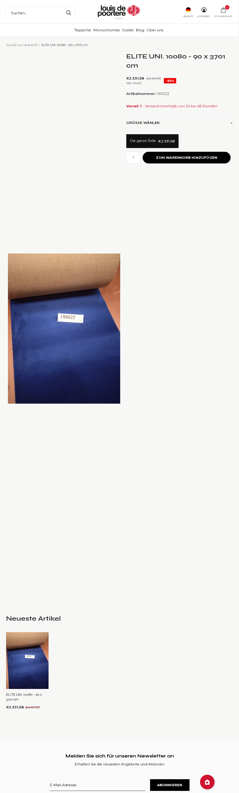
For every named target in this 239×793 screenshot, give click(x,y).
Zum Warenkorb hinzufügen (186, 157)
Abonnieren (170, 785)
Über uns (155, 30)
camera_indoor (207, 782)
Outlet (128, 30)
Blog (140, 30)
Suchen (68, 13)
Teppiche (82, 30)
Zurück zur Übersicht (22, 45)
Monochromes (106, 30)
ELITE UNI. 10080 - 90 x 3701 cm (24, 697)
